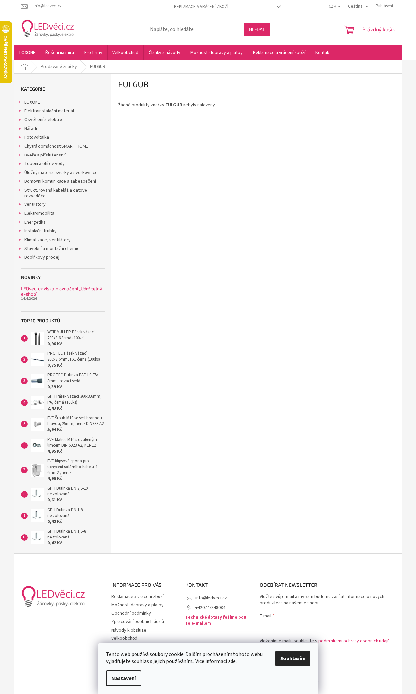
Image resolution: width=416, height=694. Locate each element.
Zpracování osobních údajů (137, 621)
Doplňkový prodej (41, 257)
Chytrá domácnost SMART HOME (56, 146)
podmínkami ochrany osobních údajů (354, 641)
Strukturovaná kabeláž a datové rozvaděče (55, 193)
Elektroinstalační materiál (49, 111)
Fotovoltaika (36, 137)
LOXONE (32, 102)
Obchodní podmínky (131, 613)
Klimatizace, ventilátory (47, 240)
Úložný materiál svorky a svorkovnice (61, 172)
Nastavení (123, 678)
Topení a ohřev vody (44, 163)
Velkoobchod (124, 638)
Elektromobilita (39, 213)
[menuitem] (27, 52)
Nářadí (30, 128)
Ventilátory (35, 204)
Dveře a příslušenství (45, 155)
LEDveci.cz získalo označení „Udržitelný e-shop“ (61, 291)
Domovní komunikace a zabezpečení (60, 181)
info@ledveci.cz (211, 598)
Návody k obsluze (128, 630)
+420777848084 (210, 607)
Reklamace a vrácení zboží (201, 7)
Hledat (257, 29)
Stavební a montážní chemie (52, 248)
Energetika (35, 222)
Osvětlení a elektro (43, 119)
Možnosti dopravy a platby (137, 605)
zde (232, 661)
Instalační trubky (40, 231)
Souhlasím (293, 658)
